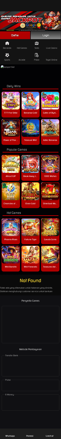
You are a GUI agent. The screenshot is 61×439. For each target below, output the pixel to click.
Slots (37, 48)
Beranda (7, 48)
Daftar (15, 35)
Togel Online (51, 59)
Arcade (22, 59)
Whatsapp (10, 436)
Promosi (30, 436)
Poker (37, 59)
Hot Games (22, 48)
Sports (7, 59)
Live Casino (51, 48)
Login (46, 35)
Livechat (49, 436)
